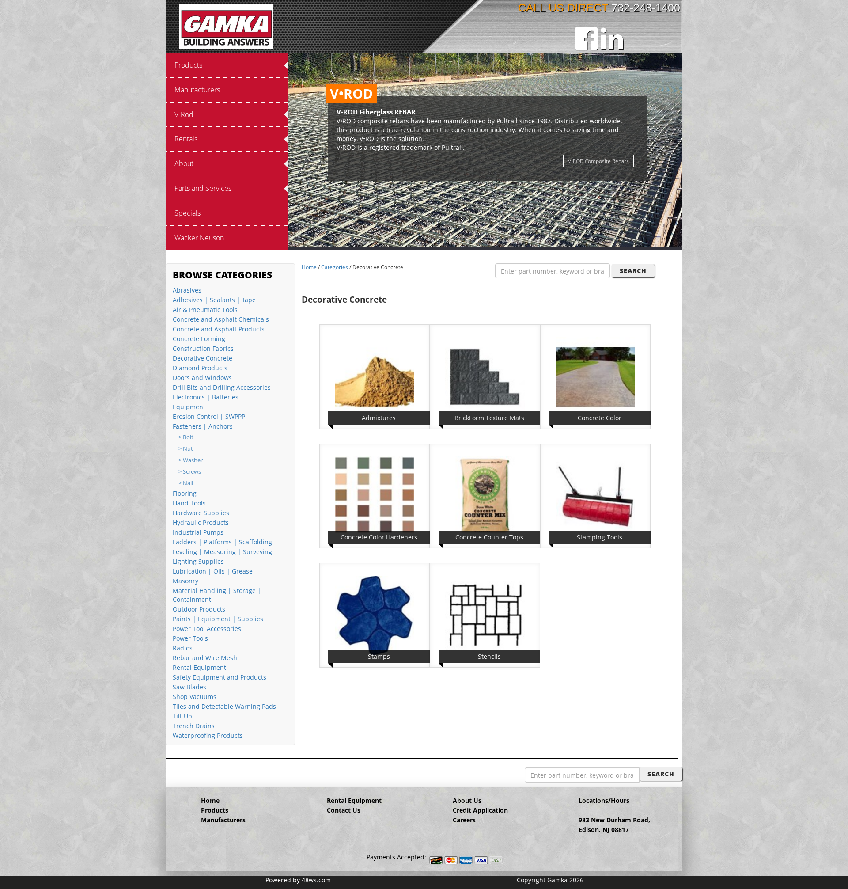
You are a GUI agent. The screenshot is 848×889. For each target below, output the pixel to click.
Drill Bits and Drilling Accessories (222, 387)
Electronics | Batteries (205, 397)
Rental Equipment (199, 667)
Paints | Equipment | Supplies (218, 619)
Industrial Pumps (198, 532)
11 (520, 241)
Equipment (189, 407)
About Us (467, 800)
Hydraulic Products (201, 522)
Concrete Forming (199, 338)
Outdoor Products (199, 609)
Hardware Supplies (201, 513)
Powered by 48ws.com (298, 880)
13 (538, 241)
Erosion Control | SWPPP (209, 416)
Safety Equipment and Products (219, 677)
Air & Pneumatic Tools (205, 309)
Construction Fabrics (203, 348)
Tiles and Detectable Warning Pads (224, 706)
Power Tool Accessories (207, 628)
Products (214, 810)
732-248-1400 (645, 7)
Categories (334, 267)
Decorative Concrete (202, 358)
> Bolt (185, 437)
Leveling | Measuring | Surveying (222, 551)
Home (309, 267)
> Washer (190, 460)
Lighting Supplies (198, 561)
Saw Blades (189, 687)
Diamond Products (200, 368)
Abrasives (187, 290)
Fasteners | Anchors (203, 426)
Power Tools (190, 638)
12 (529, 241)
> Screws (189, 471)
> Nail (185, 483)
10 (511, 241)
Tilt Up (182, 716)
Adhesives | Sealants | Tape (214, 300)
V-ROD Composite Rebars (598, 161)
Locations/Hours (604, 800)
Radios (183, 648)
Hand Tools (189, 503)
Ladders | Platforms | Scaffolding (222, 542)
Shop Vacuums (194, 696)
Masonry (185, 581)
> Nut (185, 448)
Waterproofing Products (208, 735)
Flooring (185, 493)
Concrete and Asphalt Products (219, 329)
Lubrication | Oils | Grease (213, 571)
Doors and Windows (202, 377)
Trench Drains (194, 726)
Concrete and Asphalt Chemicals (221, 319)
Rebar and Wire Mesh (205, 657)
